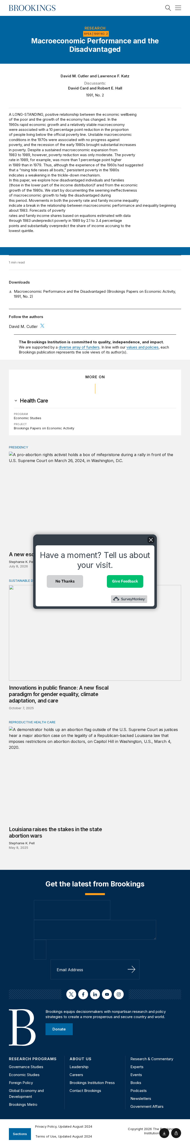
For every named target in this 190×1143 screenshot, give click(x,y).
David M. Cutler (75, 76)
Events (136, 1074)
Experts (136, 1066)
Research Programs (33, 1058)
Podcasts (138, 1090)
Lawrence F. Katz (113, 76)
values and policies (142, 347)
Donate (59, 1029)
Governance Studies (26, 1066)
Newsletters (140, 1098)
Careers (76, 1074)
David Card (78, 88)
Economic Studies (27, 418)
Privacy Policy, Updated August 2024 (63, 1126)
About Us (81, 1058)
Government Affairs (147, 1106)
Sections (20, 1134)
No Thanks (65, 581)
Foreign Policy (21, 1082)
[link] (34, 401)
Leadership (79, 1066)
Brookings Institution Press (92, 1082)
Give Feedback (125, 581)
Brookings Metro (23, 1104)
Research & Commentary (151, 1058)
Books (135, 1082)
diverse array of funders (79, 347)
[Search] (168, 8)
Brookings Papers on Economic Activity (44, 428)
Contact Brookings (85, 1090)
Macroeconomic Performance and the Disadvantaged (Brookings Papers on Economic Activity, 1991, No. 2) (95, 294)
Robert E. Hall (109, 88)
